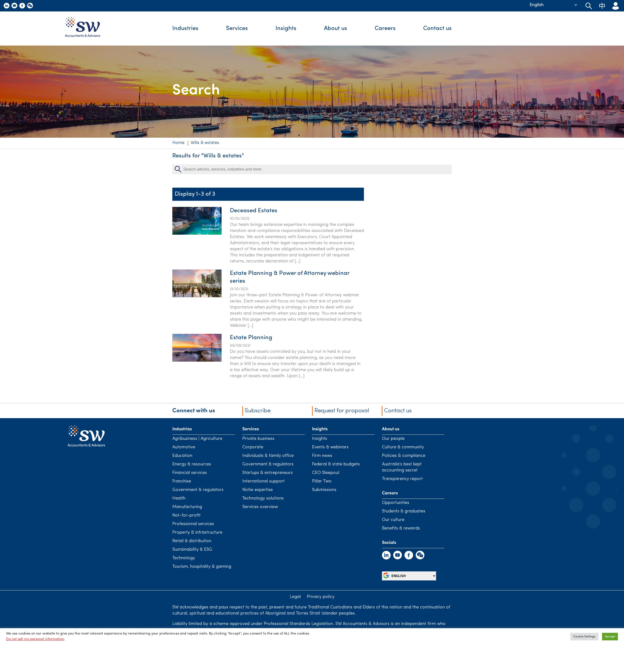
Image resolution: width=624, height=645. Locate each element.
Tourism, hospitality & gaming (201, 567)
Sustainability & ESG (192, 550)
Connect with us (193, 411)
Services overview (260, 507)
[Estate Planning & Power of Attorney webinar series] (197, 296)
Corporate (252, 447)
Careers (385, 28)
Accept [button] (610, 636)
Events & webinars (330, 447)
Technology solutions (263, 498)
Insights (285, 28)
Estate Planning (251, 338)
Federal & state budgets (336, 464)
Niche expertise (257, 490)
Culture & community (403, 447)
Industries (185, 28)
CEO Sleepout (326, 473)
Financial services (189, 473)
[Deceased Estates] (197, 233)
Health (178, 498)
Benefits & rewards (401, 528)
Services (237, 28)
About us (335, 28)
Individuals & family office (268, 456)
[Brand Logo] (86, 28)
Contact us (437, 28)
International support (263, 481)
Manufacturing (187, 507)
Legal (295, 597)
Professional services (193, 524)
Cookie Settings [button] (584, 636)
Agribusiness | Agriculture (197, 439)
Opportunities (395, 503)
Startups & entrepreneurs (267, 473)
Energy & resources (191, 464)
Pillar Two (322, 481)
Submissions (324, 490)
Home (178, 143)
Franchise (181, 481)
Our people (393, 439)
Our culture (393, 520)
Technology (183, 558)
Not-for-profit (186, 515)
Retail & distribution (191, 541)
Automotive (183, 447)
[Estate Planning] (197, 360)
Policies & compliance (403, 456)
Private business (258, 439)
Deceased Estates (253, 211)
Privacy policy (320, 597)
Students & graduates (403, 511)
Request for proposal (341, 411)
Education (182, 456)
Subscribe (258, 411)
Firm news (322, 456)
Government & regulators (198, 490)
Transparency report (402, 479)
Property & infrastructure (197, 532)
